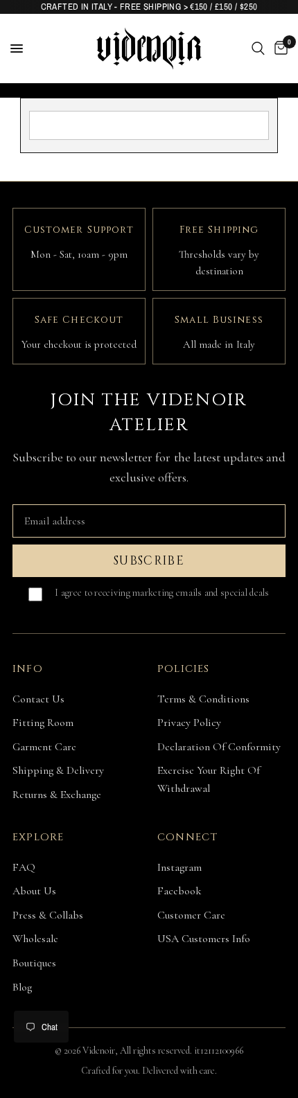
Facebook (179, 891)
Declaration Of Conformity (219, 747)
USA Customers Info (203, 939)
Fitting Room (42, 722)
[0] (279, 48)
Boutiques (34, 963)
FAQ (23, 867)
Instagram (179, 867)
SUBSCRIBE (149, 561)
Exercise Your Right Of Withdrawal (208, 779)
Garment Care (44, 747)
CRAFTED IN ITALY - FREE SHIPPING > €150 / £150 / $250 (149, 6)
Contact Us (38, 699)
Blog (22, 987)
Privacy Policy (189, 722)
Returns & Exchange (56, 795)
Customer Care (191, 915)
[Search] (258, 48)
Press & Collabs (47, 915)
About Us (34, 891)
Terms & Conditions (203, 699)
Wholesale (35, 939)
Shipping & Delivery (58, 770)
